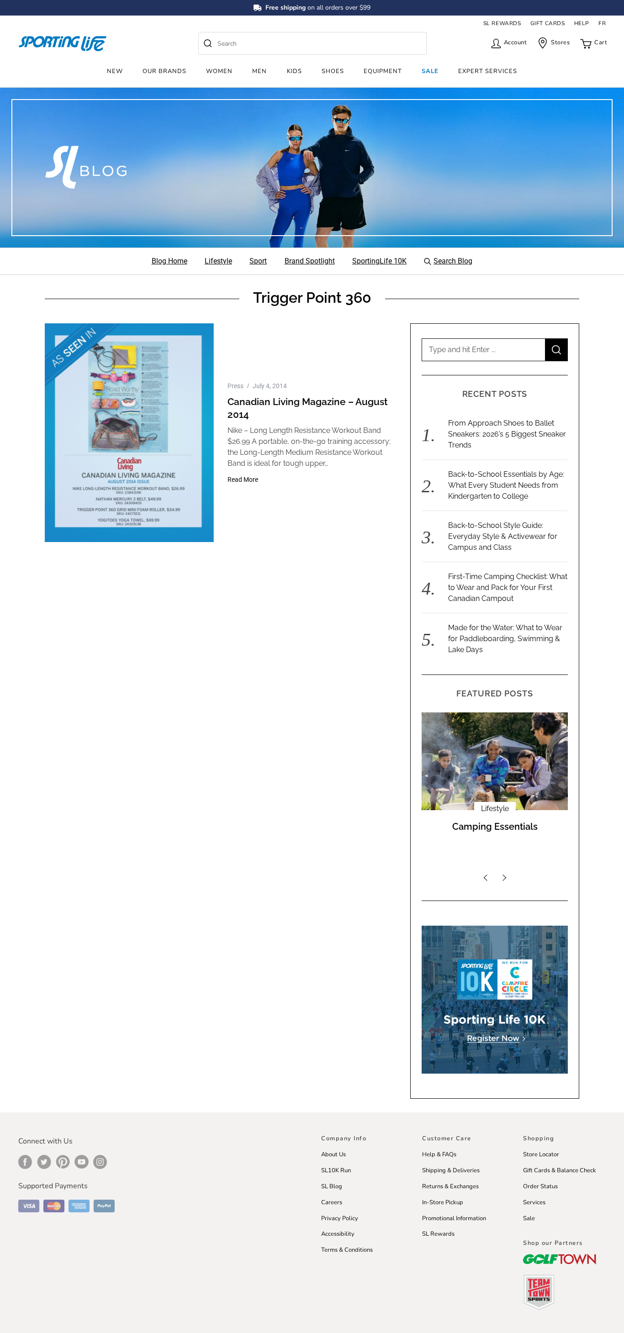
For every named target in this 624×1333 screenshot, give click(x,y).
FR (602, 23)
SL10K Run (336, 1170)
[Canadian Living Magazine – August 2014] (129, 432)
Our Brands (164, 71)
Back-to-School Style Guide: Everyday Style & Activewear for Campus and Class (502, 536)
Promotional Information (454, 1218)
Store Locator (541, 1154)
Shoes (333, 71)
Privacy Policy (339, 1218)
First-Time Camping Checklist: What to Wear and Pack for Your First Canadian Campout (507, 587)
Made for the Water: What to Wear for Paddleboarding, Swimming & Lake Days (505, 638)
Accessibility (337, 1234)
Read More (242, 479)
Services (534, 1202)
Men (259, 71)
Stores (560, 42)
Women (219, 71)
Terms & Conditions (347, 1250)
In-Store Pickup (442, 1202)
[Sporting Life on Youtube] (81, 1162)
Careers (331, 1202)
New (115, 71)
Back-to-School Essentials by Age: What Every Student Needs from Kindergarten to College (506, 485)
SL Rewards (438, 1234)
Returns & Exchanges (450, 1186)
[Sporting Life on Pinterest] (63, 1162)
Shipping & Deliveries (451, 1170)
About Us (333, 1154)
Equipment (383, 71)
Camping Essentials (495, 826)
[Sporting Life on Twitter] (44, 1162)
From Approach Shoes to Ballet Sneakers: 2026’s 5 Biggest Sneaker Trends (507, 434)
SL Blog (331, 1186)
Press (235, 386)
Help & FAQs (439, 1154)
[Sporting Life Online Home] (62, 43)
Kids (294, 71)
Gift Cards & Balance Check (559, 1170)
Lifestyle (495, 808)
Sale (430, 71)
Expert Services (487, 71)
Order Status (540, 1186)
